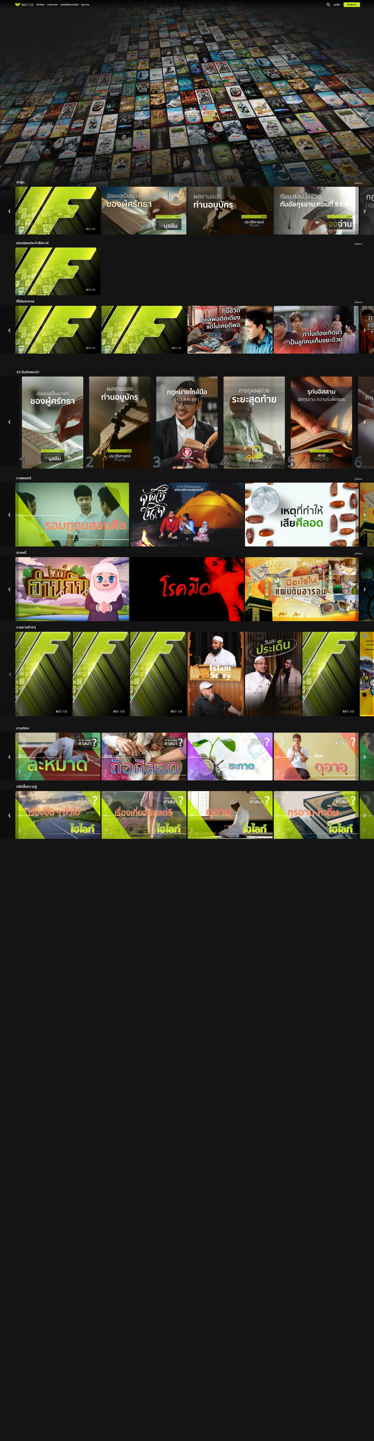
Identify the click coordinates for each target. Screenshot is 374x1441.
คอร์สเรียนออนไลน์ (69, 5)
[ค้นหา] (328, 4)
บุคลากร (85, 5)
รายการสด (52, 5)
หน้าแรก (40, 5)
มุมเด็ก (337, 4)
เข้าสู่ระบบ (351, 5)
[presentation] (9, 210)
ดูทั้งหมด (358, 183)
